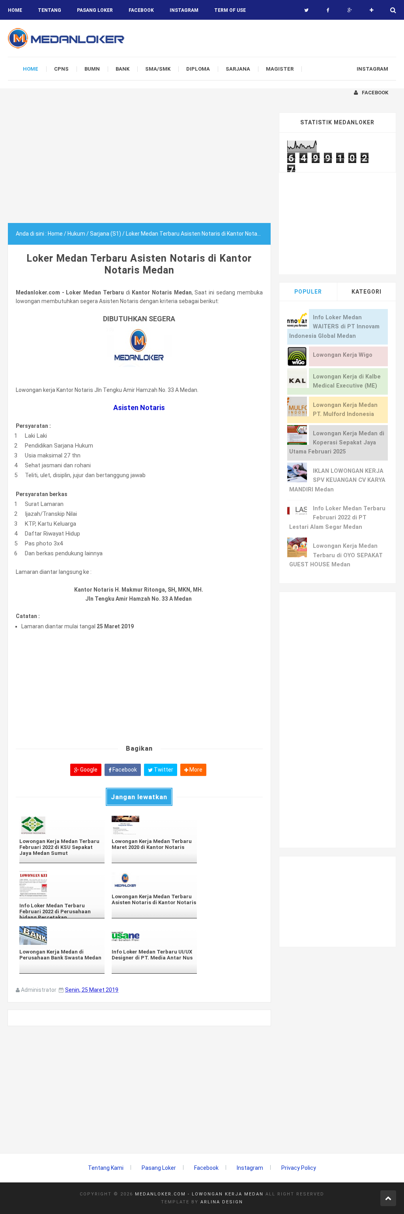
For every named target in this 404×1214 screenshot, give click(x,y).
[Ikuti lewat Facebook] (328, 10)
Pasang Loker (95, 10)
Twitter (163, 769)
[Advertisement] (139, 167)
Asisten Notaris (139, 407)
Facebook (124, 769)
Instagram (250, 1168)
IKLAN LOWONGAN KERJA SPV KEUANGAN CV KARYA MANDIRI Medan (337, 480)
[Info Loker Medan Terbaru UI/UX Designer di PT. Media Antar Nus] (154, 935)
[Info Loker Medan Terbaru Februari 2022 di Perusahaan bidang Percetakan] (62, 885)
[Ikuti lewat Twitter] (306, 10)
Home (15, 10)
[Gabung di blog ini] (371, 10)
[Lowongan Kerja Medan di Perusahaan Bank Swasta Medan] (62, 935)
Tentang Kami (105, 1168)
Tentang (49, 10)
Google (88, 769)
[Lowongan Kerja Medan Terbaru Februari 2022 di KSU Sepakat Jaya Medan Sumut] (62, 825)
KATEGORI (367, 292)
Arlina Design (221, 1202)
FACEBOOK (141, 10)
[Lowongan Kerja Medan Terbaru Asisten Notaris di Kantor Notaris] (154, 880)
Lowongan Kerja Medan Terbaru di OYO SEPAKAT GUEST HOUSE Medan (336, 555)
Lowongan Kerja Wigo (342, 355)
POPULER (308, 292)
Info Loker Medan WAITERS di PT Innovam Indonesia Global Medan (334, 326)
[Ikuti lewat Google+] (350, 10)
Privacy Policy (298, 1168)
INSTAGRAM (184, 10)
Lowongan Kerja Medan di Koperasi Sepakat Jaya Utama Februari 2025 (336, 442)
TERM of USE (230, 10)
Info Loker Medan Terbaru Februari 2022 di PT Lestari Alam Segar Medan (337, 517)
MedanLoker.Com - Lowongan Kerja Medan (199, 1194)
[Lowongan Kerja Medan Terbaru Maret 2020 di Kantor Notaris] (154, 825)
